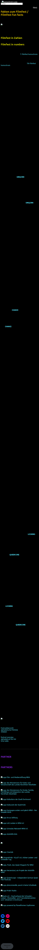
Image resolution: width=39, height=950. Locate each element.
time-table (5, 741)
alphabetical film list (8, 739)
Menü (35, 7)
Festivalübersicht (7, 728)
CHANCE (15, 310)
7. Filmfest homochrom (29, 54)
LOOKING (31, 534)
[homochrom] (9, 2)
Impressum (7, 946)
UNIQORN (20, 177)
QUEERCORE (14, 555)
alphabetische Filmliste (9, 730)
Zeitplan (4, 732)
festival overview (7, 737)
